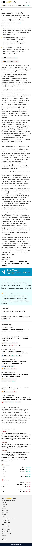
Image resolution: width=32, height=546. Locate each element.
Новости (4, 504)
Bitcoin (11, 293)
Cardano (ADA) (6, 531)
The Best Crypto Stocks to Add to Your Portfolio (13, 311)
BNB (3, 524)
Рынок (4, 506)
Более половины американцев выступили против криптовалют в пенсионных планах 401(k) (15, 330)
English (4, 538)
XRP (3, 528)
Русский (4, 540)
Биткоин (4, 508)
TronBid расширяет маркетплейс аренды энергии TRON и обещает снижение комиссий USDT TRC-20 (16, 398)
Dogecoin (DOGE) (6, 530)
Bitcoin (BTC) (5, 520)
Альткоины (5, 510)
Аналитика (5, 512)
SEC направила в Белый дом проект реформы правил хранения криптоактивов (14, 375)
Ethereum (11, 280)
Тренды (4, 514)
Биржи (4, 516)
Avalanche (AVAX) (6, 533)
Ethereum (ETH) (6, 522)
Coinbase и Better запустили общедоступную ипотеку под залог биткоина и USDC (14, 362)
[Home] (2, 10)
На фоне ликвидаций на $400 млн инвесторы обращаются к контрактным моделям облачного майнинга (15, 263)
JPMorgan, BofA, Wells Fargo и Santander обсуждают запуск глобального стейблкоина (14, 352)
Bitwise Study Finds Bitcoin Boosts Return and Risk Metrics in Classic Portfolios (15, 317)
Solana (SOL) (5, 526)
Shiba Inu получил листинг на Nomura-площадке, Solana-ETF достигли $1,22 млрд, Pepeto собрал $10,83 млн (15, 338)
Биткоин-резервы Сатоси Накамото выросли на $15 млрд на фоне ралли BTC (15, 388)
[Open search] (26, 2)
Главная (4, 502)
